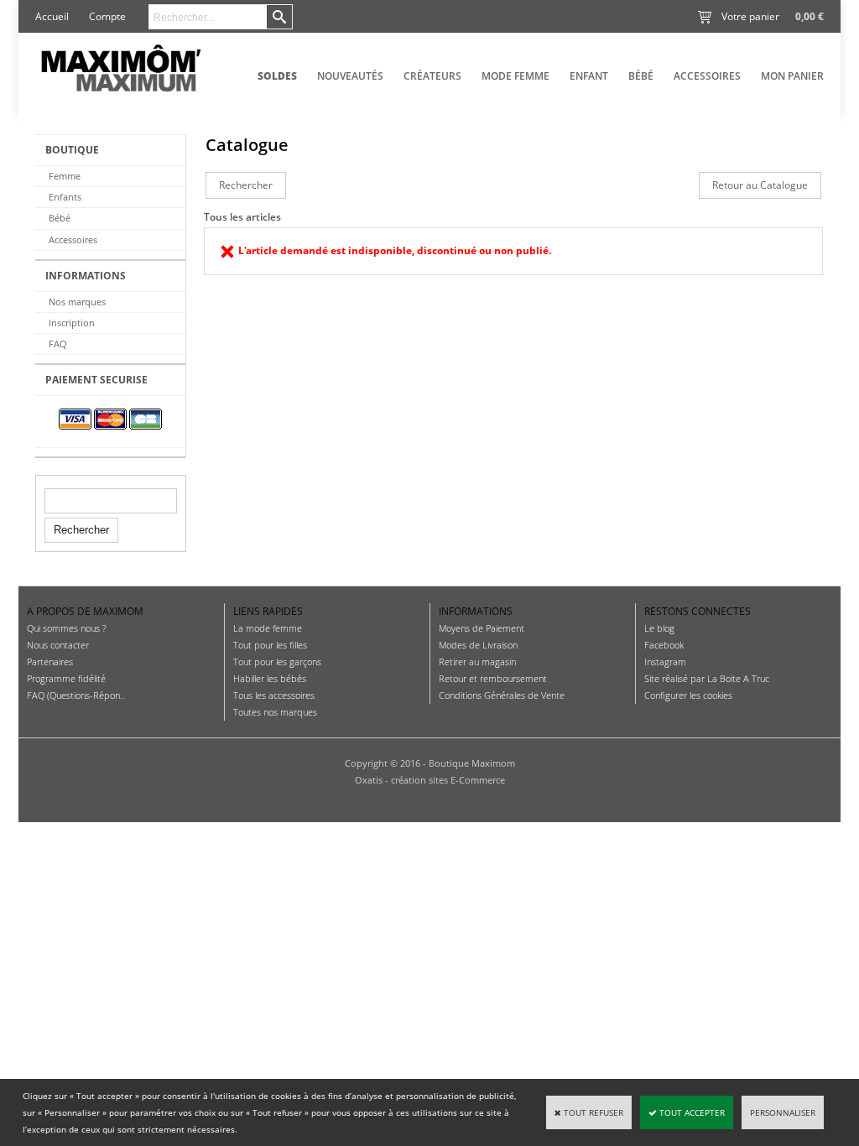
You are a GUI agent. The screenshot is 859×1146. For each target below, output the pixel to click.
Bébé (640, 76)
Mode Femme (515, 76)
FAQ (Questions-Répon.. (76, 695)
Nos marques (77, 301)
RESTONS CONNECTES (697, 611)
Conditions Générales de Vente (502, 695)
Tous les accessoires (274, 695)
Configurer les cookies (688, 695)
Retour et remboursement (493, 678)
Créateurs (432, 76)
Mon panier (792, 76)
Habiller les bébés (269, 678)
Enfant (589, 76)
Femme (65, 175)
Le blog (659, 628)
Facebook (664, 644)
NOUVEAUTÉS (350, 76)
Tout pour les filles (270, 644)
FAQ (58, 343)
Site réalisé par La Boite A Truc (706, 678)
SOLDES (277, 76)
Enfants (65, 196)
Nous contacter (58, 644)
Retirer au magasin (477, 661)
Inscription (72, 322)
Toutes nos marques (275, 712)
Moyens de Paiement (481, 628)
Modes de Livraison (478, 644)
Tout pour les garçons (277, 661)
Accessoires (707, 76)
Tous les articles (242, 217)
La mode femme (267, 628)
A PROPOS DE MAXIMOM (85, 611)
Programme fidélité (66, 678)
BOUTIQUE (72, 150)
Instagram (665, 661)
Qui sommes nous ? (67, 628)
